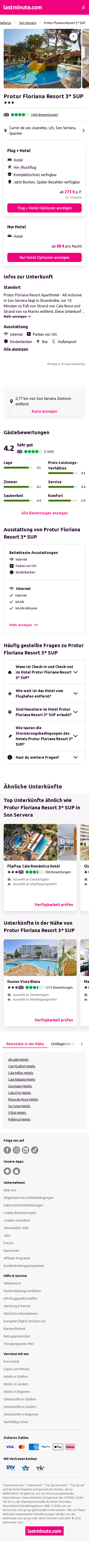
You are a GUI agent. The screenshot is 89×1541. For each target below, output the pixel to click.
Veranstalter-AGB (16, 1228)
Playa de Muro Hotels (23, 1099)
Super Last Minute (16, 1369)
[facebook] (7, 1150)
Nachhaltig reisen (16, 1422)
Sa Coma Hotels (19, 1106)
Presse (8, 1243)
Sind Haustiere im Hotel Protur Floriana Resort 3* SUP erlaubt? (44, 712)
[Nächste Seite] (81, 1044)
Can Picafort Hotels (21, 1066)
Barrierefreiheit (14, 1329)
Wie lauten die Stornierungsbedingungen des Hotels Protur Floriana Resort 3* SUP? (44, 736)
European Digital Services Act (24, 1321)
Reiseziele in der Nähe (25, 1044)
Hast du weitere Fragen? (37, 757)
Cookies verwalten (17, 1220)
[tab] (25, 1044)
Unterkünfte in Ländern (20, 1407)
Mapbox (55, 364)
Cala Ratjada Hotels (21, 1079)
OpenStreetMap (74, 364)
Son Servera (27, 23)
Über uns (10, 1190)
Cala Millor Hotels (20, 1073)
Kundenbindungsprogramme (24, 1266)
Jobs (7, 1235)
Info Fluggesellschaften (20, 1298)
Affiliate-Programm (17, 1258)
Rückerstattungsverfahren (22, 1291)
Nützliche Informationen (21, 1313)
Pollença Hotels (19, 1119)
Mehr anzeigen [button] (20, 625)
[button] (42, 58)
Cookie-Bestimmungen (20, 1213)
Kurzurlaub (11, 1361)
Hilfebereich (12, 1283)
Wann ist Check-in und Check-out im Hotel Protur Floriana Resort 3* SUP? (44, 672)
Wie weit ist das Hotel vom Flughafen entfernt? (39, 693)
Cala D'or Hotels (19, 1093)
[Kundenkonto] (83, 7)
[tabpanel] (44, 1090)
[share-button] (73, 37)
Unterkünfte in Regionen (21, 1414)
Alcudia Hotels (18, 1059)
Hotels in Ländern (16, 1384)
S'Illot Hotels (17, 1113)
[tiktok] (34, 1150)
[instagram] (16, 1150)
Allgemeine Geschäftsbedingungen (29, 1198)
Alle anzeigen (16, 349)
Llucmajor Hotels (20, 1086)
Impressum (11, 1250)
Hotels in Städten (16, 1376)
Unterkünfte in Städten (20, 1399)
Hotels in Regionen (17, 1392)
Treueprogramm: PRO (19, 1344)
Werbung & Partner (17, 1306)
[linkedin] (25, 1150)
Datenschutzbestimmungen (23, 1205)
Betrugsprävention (17, 1336)
